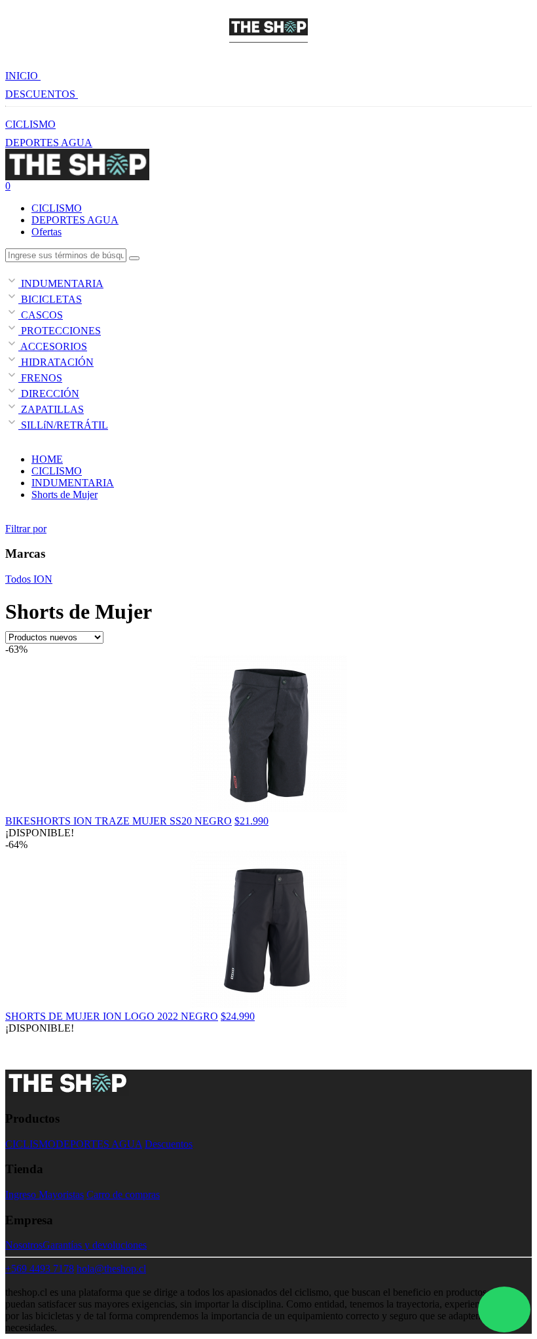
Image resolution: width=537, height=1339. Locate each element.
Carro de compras (123, 1194)
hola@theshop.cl (111, 1268)
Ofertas (46, 231)
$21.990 (251, 820)
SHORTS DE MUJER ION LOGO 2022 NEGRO (111, 1016)
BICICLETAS (50, 299)
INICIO (23, 75)
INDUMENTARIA (60, 283)
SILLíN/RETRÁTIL (63, 425)
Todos (18, 579)
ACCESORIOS (52, 346)
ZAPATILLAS (51, 409)
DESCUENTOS (41, 94)
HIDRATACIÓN (56, 362)
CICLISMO (30, 124)
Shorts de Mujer (64, 494)
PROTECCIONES (59, 330)
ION (41, 579)
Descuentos (169, 1144)
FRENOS (40, 377)
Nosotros (24, 1245)
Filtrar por (25, 528)
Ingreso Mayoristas (44, 1194)
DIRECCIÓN (48, 393)
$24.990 (238, 1016)
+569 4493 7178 (39, 1268)
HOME (47, 459)
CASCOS (40, 314)
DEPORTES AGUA (48, 142)
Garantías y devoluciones (95, 1245)
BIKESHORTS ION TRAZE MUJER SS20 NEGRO (118, 820)
